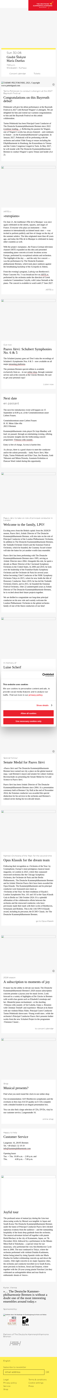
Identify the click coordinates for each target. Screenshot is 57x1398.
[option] (28, 62)
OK (47, 1372)
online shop (32, 372)
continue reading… (12, 129)
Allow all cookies (28, 713)
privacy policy (35, 695)
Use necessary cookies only (28, 721)
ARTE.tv (44, 274)
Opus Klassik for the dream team (26, 860)
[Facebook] (45, 1361)
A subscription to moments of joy (26, 982)
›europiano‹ (11, 216)
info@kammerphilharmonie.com (17, 1148)
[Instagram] (53, 1361)
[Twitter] (49, 1361)
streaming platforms (17, 364)
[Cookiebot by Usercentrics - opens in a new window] (42, 675)
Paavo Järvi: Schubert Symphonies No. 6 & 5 (27, 350)
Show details (42, 705)
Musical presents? (15, 1088)
